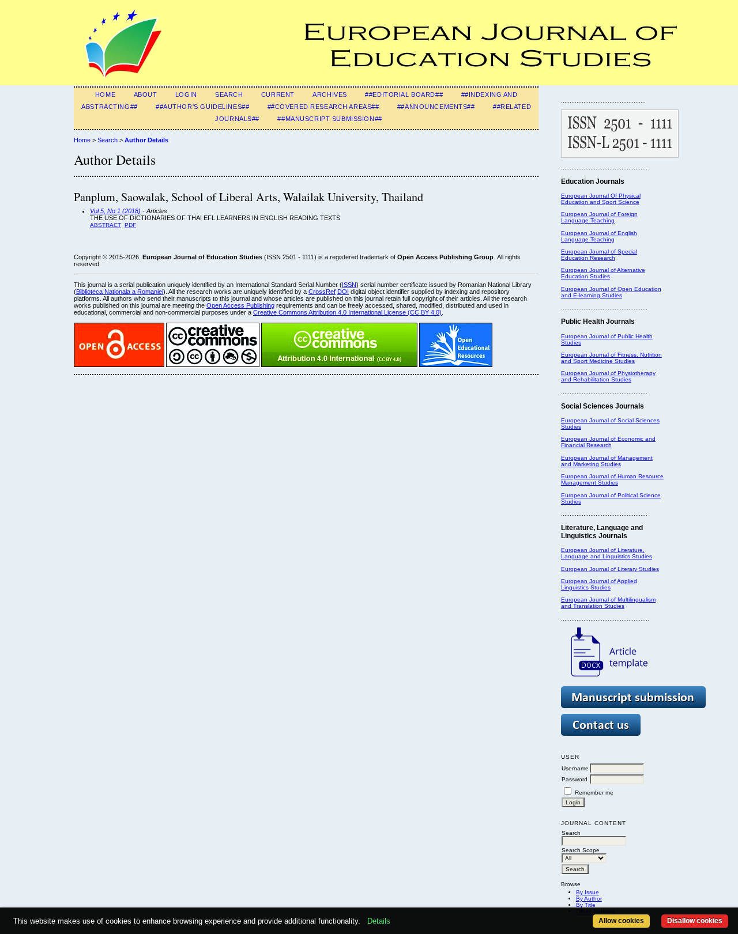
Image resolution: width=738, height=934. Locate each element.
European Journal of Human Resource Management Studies (612, 479)
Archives (329, 94)
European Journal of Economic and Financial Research (608, 442)
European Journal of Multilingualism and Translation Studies (608, 602)
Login (186, 94)
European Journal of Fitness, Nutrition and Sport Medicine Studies (611, 357)
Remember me (594, 792)
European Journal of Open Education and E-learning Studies (611, 292)
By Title (586, 905)
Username (575, 768)
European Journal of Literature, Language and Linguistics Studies (606, 553)
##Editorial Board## (404, 94)
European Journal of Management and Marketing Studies (607, 461)
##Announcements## (436, 106)
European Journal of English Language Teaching (599, 236)
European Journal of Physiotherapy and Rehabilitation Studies (608, 376)
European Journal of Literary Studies (610, 569)
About (145, 94)
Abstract (105, 225)
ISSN (349, 284)
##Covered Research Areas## (323, 106)
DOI (343, 291)
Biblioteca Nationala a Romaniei (119, 291)
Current (278, 94)
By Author (589, 898)
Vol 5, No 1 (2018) (115, 210)
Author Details (146, 140)
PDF (130, 225)
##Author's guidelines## (202, 106)
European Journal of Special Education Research (599, 254)
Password (575, 779)
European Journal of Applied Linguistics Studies (599, 584)
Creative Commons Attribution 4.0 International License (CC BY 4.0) (347, 312)
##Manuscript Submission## (329, 118)
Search (229, 94)
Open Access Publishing (240, 305)
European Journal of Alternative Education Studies (603, 273)
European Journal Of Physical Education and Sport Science (601, 198)
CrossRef (322, 291)
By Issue (587, 892)
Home (105, 94)
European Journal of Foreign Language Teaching (599, 217)
